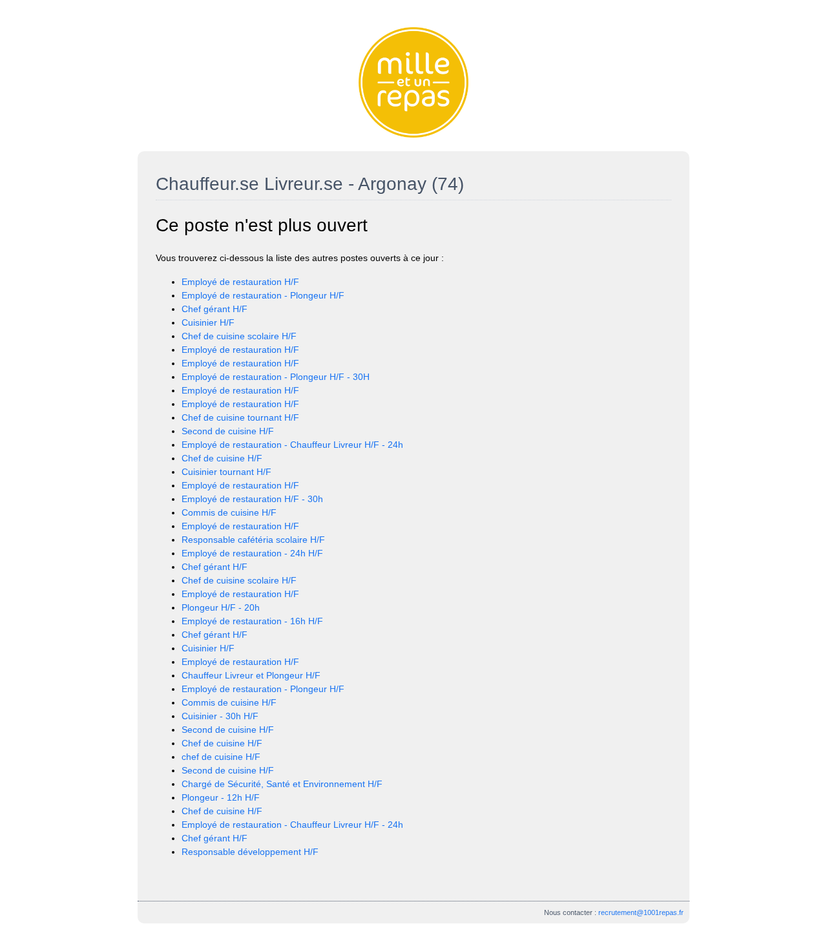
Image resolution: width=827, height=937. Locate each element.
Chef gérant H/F (214, 309)
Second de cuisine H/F (228, 431)
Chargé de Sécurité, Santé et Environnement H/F (282, 784)
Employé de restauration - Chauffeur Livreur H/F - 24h (292, 444)
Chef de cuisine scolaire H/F (239, 336)
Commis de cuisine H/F (229, 512)
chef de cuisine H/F (221, 757)
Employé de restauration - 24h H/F (252, 553)
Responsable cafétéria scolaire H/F (253, 539)
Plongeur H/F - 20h (221, 607)
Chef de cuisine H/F (222, 458)
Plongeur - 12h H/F (221, 797)
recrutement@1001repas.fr (641, 912)
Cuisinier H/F (208, 322)
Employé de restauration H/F (240, 282)
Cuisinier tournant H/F (226, 472)
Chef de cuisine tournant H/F (240, 417)
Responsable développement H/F (250, 852)
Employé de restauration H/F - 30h (252, 499)
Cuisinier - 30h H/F (220, 716)
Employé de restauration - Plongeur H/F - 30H (276, 377)
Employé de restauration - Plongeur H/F (263, 295)
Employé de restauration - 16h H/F (252, 621)
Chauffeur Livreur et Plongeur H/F (251, 675)
